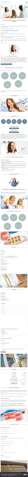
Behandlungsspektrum (10, 37)
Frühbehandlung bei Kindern (4, 76)
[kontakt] (16, 383)
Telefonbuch (3, 331)
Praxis (22, 36)
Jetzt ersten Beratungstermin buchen (6, 64)
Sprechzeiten (18, 90)
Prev (10, 182)
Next (18, 182)
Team (25, 36)
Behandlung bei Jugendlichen (14, 76)
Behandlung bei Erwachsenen (22, 76)
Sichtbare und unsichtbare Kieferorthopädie (7, 84)
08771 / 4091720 (5, 298)
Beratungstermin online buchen (14, 128)
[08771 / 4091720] (14, 383)
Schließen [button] (25, 474)
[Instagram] (12, 383)
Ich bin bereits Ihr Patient (5, 333)
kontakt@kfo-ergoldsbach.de (6, 300)
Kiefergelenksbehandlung (18, 83)
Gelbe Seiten (3, 332)
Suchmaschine (3, 330)
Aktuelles (12, 28)
